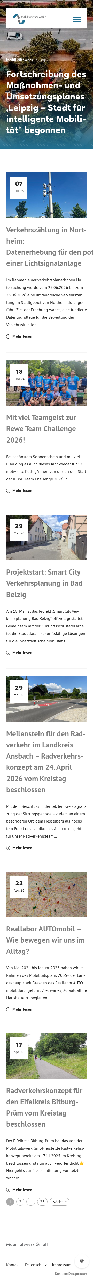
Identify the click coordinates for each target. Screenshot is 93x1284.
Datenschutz (36, 1264)
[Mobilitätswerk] (29, 19)
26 (42, 1201)
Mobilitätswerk (19, 59)
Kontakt (13, 1264)
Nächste (59, 1201)
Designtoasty (77, 1274)
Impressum (62, 1264)
